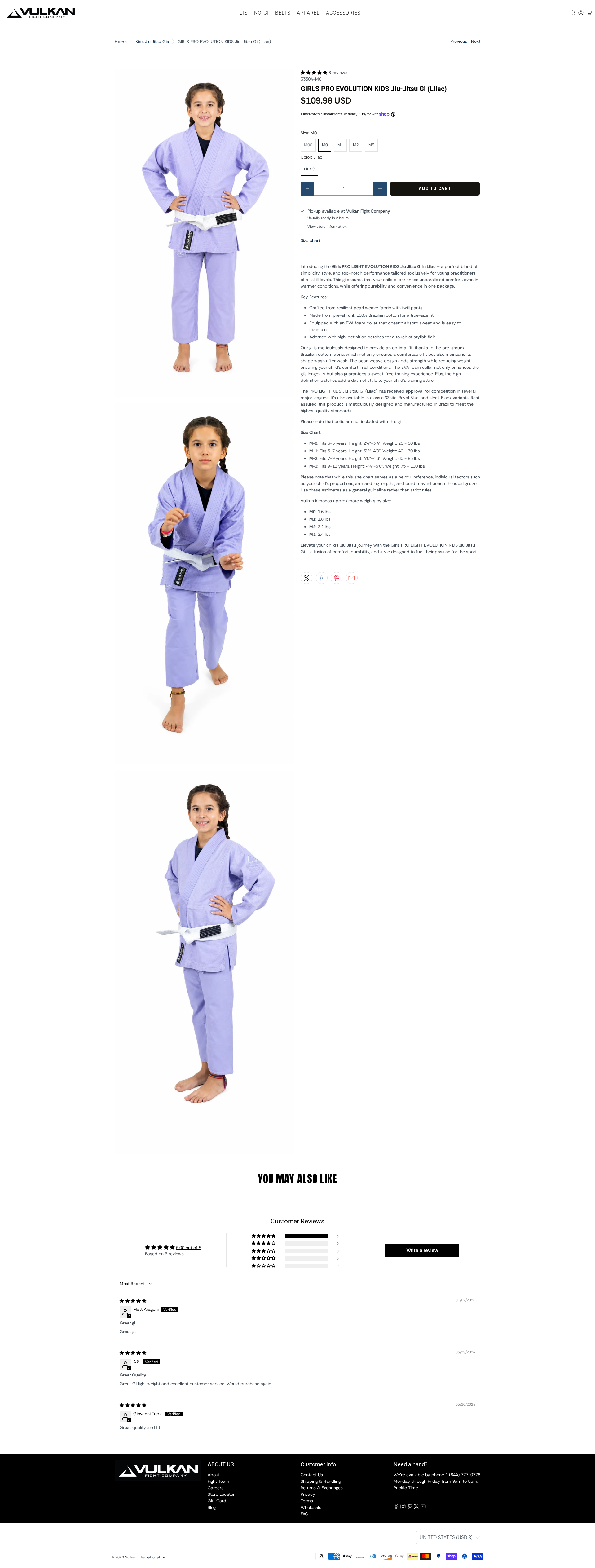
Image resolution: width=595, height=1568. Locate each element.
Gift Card (217, 1501)
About (214, 1475)
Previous (458, 41)
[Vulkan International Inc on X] (416, 1507)
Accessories (343, 13)
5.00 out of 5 (188, 1247)
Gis (243, 13)
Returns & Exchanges (322, 1488)
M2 (356, 145)
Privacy (308, 1494)
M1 (340, 145)
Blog (212, 1507)
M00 (308, 145)
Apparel (308, 13)
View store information (327, 226)
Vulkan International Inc (145, 1557)
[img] (133, 1301)
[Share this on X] (306, 578)
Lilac (309, 169)
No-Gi (261, 13)
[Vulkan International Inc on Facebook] (396, 1507)
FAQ (304, 1514)
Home (121, 41)
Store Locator (221, 1494)
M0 (325, 145)
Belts (282, 13)
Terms (307, 1501)
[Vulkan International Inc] (41, 12)
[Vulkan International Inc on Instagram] (403, 1507)
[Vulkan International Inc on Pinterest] (409, 1507)
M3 (371, 145)
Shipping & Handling (321, 1481)
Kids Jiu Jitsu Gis (152, 41)
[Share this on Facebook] (322, 578)
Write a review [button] (422, 1250)
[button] (314, 72)
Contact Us (312, 1475)
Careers (215, 1488)
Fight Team (218, 1481)
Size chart (310, 240)
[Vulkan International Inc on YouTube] (423, 1507)
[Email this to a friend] (352, 578)
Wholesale (311, 1507)
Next (475, 41)
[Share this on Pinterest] (336, 578)
